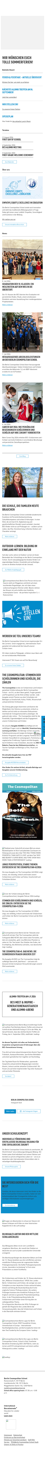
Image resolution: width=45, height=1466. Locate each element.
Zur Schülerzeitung (11, 775)
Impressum (8, 1435)
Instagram (6, 1399)
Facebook (10, 1399)
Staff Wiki (31, 1440)
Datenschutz (17, 1435)
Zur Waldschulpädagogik (13, 570)
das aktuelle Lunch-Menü (21, 121)
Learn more (8, 1416)
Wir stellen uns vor (9, 219)
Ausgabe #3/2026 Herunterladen (15, 762)
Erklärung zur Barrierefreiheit (14, 1437)
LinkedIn (14, 1399)
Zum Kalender (9, 162)
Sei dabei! (8, 1076)
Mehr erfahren (7, 305)
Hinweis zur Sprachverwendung (15, 1440)
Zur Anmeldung (10, 1205)
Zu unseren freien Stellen (11, 109)
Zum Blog (22, 456)
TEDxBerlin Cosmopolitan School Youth (24, 1442)
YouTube (18, 1399)
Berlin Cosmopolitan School (14, 8)
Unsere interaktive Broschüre (14, 224)
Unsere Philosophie (11, 1167)
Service (6, 1442)
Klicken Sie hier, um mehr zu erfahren (15, 82)
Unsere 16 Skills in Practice (13, 1444)
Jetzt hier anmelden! (9, 97)
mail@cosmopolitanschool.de (14, 1388)
